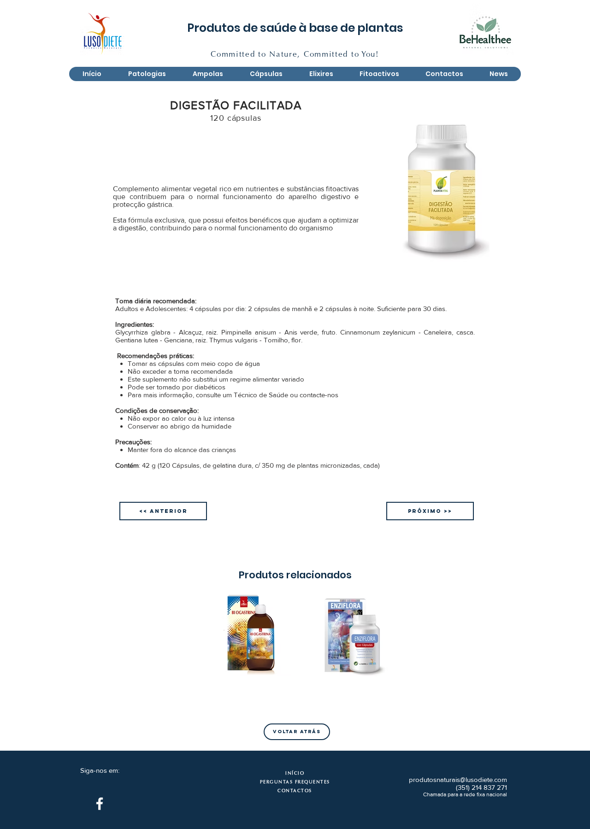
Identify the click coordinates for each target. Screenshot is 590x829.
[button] (207, 74)
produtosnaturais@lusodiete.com (458, 779)
